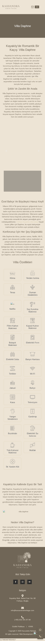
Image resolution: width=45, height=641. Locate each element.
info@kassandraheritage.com (22, 610)
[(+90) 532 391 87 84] (22, 617)
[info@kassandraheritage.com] (22, 608)
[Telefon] (40, 636)
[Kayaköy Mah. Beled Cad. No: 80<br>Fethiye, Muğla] (22, 595)
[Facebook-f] (15, 582)
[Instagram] (22, 582)
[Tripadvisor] (29, 582)
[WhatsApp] (40, 630)
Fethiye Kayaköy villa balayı (27, 222)
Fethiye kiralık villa (34, 79)
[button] (6, 151)
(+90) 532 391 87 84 (22, 620)
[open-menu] (41, 7)
